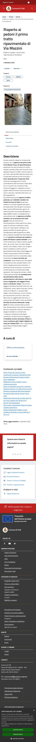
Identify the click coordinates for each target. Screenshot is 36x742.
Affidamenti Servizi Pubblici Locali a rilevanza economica (15, 383)
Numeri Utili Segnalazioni (11, 403)
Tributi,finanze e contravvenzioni (15, 616)
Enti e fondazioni (9, 562)
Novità (11, 17)
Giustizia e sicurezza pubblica (13, 613)
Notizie (18, 17)
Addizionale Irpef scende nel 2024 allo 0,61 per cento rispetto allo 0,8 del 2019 (17, 399)
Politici (6, 565)
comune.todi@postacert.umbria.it (15, 677)
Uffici (6, 559)
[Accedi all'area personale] (28, 2)
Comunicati (8, 639)
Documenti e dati (10, 571)
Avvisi (6, 642)
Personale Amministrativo (12, 568)
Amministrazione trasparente (14, 707)
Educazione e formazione (12, 609)
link (8, 726)
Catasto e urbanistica (11, 595)
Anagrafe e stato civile (11, 581)
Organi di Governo (10, 552)
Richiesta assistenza (11, 697)
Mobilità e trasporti (10, 600)
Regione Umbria (8, 2)
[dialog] (18, 725)
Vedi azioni (17, 68)
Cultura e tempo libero (11, 584)
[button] (18, 738)
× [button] (34, 710)
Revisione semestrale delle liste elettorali (16, 391)
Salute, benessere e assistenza (14, 621)
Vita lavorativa (9, 587)
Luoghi (6, 651)
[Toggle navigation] (4, 8)
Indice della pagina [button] (12, 132)
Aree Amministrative (11, 556)
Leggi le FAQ (8, 694)
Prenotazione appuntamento (13, 688)
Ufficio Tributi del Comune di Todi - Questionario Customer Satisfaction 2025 (17, 373)
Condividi (7, 68)
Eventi (6, 654)
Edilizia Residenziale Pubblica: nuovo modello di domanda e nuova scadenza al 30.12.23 (16, 412)
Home (4, 17)
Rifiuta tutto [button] (18, 734)
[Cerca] (32, 8)
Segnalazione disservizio (12, 691)
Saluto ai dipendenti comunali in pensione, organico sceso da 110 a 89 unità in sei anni (17, 387)
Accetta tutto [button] (18, 730)
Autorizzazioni (9, 624)
